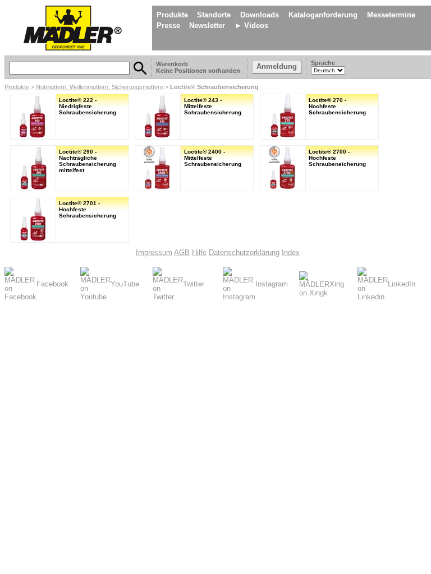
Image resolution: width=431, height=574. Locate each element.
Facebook (52, 284)
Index (291, 252)
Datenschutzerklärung (244, 252)
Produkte (172, 15)
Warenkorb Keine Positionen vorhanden (199, 67)
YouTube (125, 284)
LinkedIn (401, 284)
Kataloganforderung (322, 15)
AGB (182, 252)
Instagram (271, 284)
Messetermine (391, 15)
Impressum (154, 252)
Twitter (193, 284)
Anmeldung (276, 66)
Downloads (259, 15)
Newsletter (207, 25)
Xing (336, 284)
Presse (168, 25)
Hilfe (199, 252)
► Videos (251, 25)
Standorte (214, 15)
